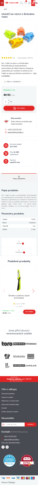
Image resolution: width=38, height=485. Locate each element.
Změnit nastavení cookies (9, 412)
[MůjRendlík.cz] (11, 3)
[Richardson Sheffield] (7, 365)
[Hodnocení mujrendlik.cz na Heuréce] (9, 461)
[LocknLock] (31, 365)
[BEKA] (7, 356)
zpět (5, 9)
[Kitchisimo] (31, 344)
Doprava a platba (7, 397)
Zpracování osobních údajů (10, 404)
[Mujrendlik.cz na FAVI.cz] (27, 461)
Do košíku (21, 108)
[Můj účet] (29, 3)
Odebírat (30, 424)
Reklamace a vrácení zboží (10, 401)
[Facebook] (3, 447)
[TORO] (7, 343)
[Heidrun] (19, 365)
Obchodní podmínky (8, 394)
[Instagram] (7, 447)
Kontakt (4, 408)
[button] (34, 291)
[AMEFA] (31, 356)
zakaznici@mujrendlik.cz (15, 132)
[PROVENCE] (19, 343)
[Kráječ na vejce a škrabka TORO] (19, 38)
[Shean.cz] (11, 482)
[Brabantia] (19, 356)
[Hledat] (21, 3)
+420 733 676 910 (14, 129)
